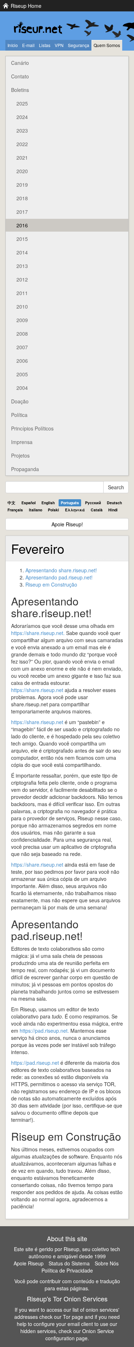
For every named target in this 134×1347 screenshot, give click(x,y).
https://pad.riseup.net (35, 1062)
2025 (22, 103)
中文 (11, 502)
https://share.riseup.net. (38, 632)
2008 (22, 333)
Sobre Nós (107, 1263)
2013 (22, 265)
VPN (59, 45)
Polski (53, 509)
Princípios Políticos (32, 428)
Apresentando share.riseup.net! (61, 570)
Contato (20, 76)
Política (19, 414)
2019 (22, 184)
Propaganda (25, 469)
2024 (22, 116)
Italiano (35, 509)
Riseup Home (26, 5)
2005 (22, 374)
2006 (22, 360)
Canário (20, 62)
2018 (22, 198)
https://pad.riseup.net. (44, 1030)
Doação (20, 401)
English (48, 502)
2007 (22, 347)
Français (15, 509)
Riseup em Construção (51, 584)
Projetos (20, 455)
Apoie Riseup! (67, 524)
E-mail (28, 45)
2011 (22, 292)
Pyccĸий (93, 502)
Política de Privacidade (67, 1270)
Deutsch (114, 502)
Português (70, 502)
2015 (22, 238)
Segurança (78, 45)
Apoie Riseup (29, 1263)
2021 (22, 157)
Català (97, 509)
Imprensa (22, 441)
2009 (22, 320)
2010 (22, 306)
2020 (22, 171)
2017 (22, 211)
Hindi (113, 509)
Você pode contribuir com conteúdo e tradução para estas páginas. (67, 1285)
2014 (22, 252)
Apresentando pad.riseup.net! (59, 577)
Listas (44, 45)
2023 (22, 130)
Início (13, 45)
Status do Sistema (69, 1263)
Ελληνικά (75, 509)
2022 (22, 144)
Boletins (20, 89)
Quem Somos (107, 45)
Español (28, 502)
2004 (22, 387)
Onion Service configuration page (79, 1334)
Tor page (73, 1316)
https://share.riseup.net (37, 689)
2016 (22, 225)
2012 (22, 279)
